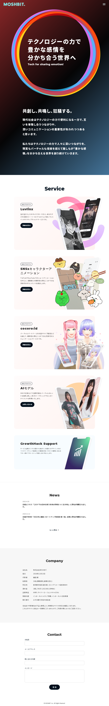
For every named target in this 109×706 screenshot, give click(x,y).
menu (104, 4)
